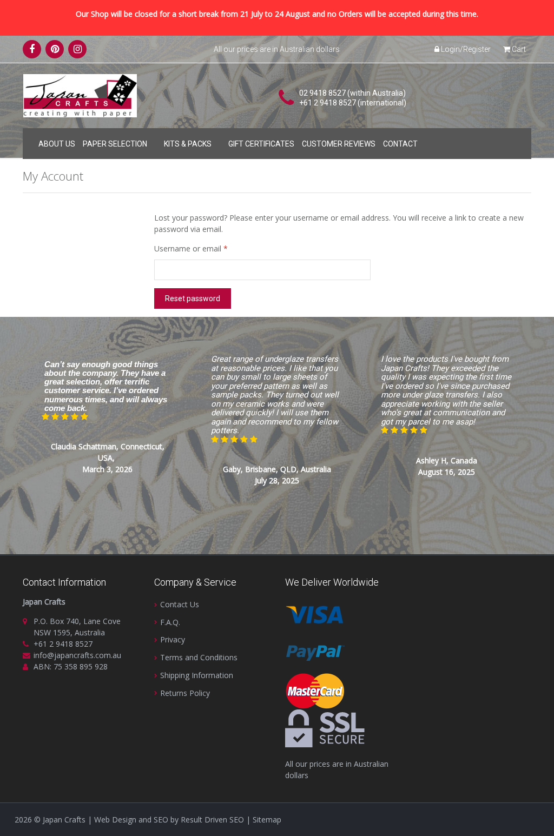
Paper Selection (115, 144)
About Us (56, 144)
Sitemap (267, 819)
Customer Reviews (338, 144)
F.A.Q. (170, 622)
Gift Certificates (261, 144)
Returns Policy (185, 693)
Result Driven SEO (212, 819)
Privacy (172, 639)
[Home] (31, 141)
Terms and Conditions (199, 657)
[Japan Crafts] (80, 95)
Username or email (206, 248)
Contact (400, 144)
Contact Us (179, 604)
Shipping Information (196, 675)
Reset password (192, 298)
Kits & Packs (188, 144)
